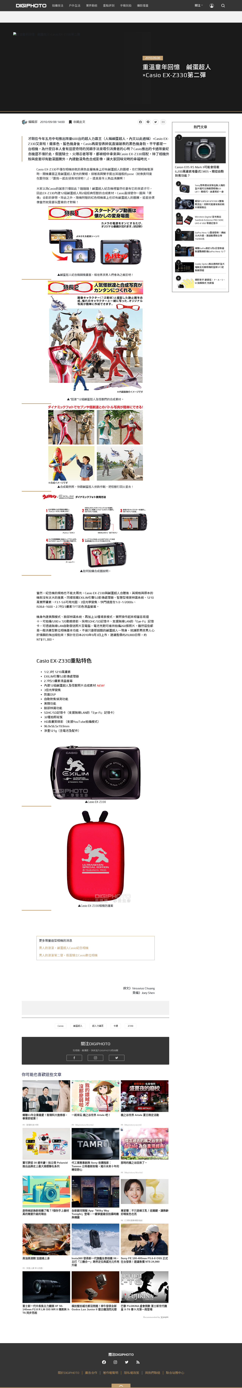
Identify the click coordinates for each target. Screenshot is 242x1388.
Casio (61, 1026)
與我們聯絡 (152, 1373)
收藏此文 (79, 122)
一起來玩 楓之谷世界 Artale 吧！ (91, 1114)
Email (163, 122)
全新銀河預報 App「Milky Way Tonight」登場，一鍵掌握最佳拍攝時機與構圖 (95, 1214)
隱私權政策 (131, 1373)
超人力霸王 (98, 1026)
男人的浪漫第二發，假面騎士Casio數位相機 (68, 955)
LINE (148, 122)
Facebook (140, 122)
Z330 (130, 1026)
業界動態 (91, 5)
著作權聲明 (110, 1373)
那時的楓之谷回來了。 (134, 1162)
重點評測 (108, 5)
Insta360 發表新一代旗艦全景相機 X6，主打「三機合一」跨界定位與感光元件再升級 (95, 1262)
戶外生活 (74, 5)
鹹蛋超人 (77, 1026)
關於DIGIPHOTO (68, 1373)
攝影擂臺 (142, 5)
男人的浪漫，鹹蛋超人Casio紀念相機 (63, 948)
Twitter (155, 122)
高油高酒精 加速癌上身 (36, 1258)
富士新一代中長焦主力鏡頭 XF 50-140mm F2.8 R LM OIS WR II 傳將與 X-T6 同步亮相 (46, 1309)
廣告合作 (91, 1373)
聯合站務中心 (175, 1373)
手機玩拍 (125, 5)
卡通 (115, 1026)
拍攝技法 (57, 5)
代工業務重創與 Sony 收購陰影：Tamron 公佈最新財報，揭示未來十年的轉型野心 (95, 1166)
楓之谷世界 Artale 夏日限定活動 (140, 1114)
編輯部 (32, 122)
